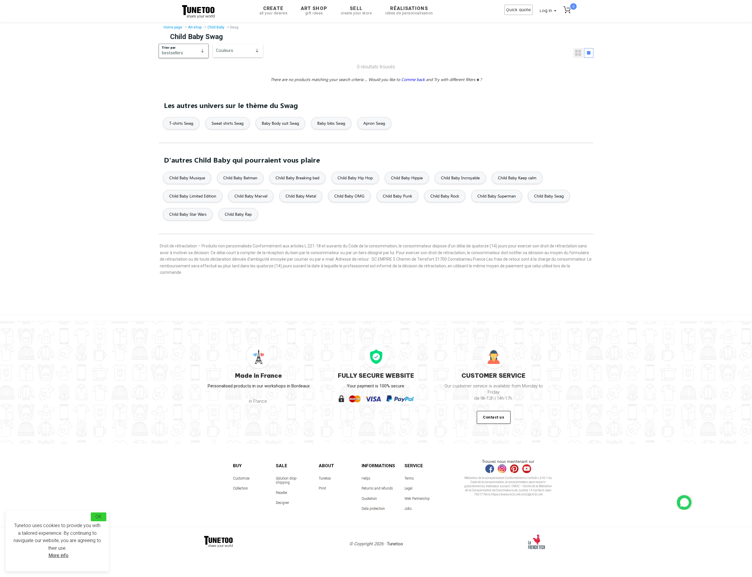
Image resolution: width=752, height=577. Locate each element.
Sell (356, 10)
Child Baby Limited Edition (192, 196)
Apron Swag (374, 123)
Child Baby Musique (187, 177)
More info (58, 555)
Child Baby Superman (496, 196)
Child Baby (215, 27)
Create (273, 10)
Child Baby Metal (301, 196)
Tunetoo (325, 478)
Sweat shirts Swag (228, 123)
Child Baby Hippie (407, 177)
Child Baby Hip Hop (355, 177)
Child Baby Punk (397, 196)
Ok (98, 516)
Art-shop (195, 27)
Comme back (413, 79)
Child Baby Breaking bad (297, 177)
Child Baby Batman (240, 177)
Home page (173, 27)
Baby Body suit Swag (280, 123)
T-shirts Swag (181, 123)
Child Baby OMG (349, 196)
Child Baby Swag (549, 196)
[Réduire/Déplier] (684, 502)
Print (322, 488)
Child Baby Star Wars (188, 214)
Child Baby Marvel (250, 196)
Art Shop (314, 10)
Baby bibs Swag (331, 123)
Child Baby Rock (444, 196)
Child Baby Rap (238, 214)
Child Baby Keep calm (517, 177)
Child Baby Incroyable (460, 177)
